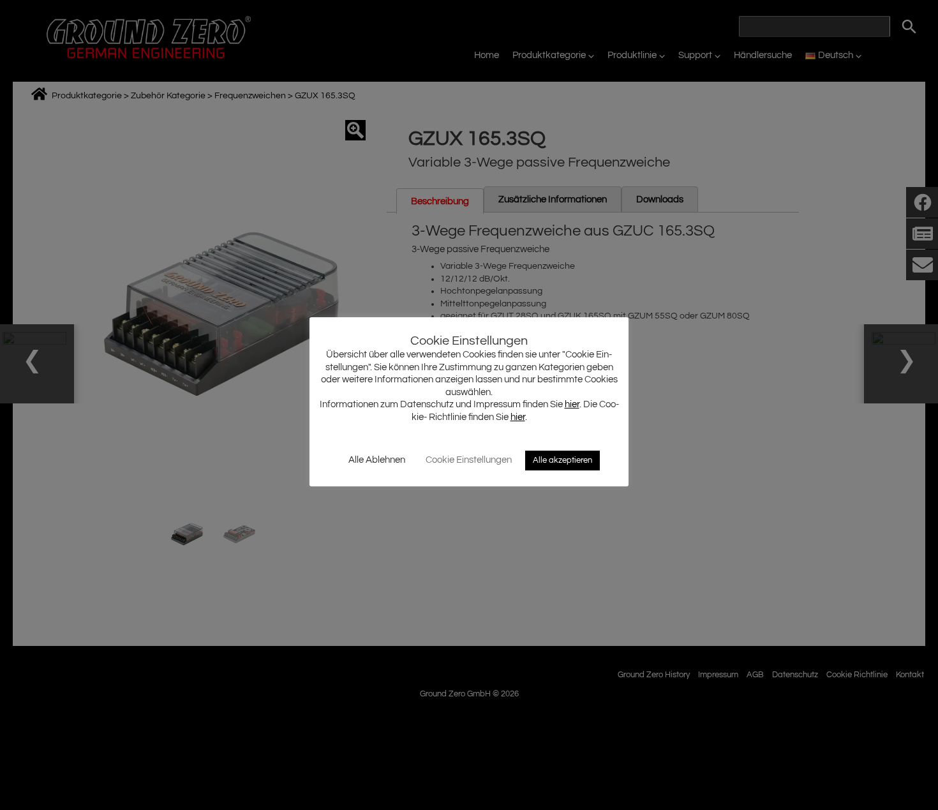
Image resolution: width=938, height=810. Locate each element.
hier (572, 404)
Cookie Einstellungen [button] (469, 460)
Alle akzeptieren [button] (562, 460)
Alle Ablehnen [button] (376, 460)
